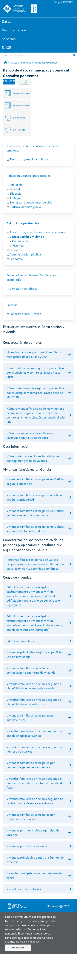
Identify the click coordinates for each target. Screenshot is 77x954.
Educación (16, 193)
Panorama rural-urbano (25, 314)
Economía (16, 259)
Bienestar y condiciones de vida (31, 202)
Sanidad (15, 189)
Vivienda (18, 245)
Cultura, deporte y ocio (25, 207)
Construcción (21, 241)
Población (16, 184)
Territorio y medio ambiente (29, 159)
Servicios (9, 39)
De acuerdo (18, 948)
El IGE (6, 48)
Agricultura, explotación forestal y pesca (37, 232)
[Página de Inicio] (5, 62)
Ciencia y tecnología (23, 288)
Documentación (14, 30)
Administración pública (25, 254)
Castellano (68, 2)
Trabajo (15, 198)
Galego (57, 2)
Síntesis (12, 305)
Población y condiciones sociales (29, 176)
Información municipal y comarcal (39, 63)
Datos (6, 21)
